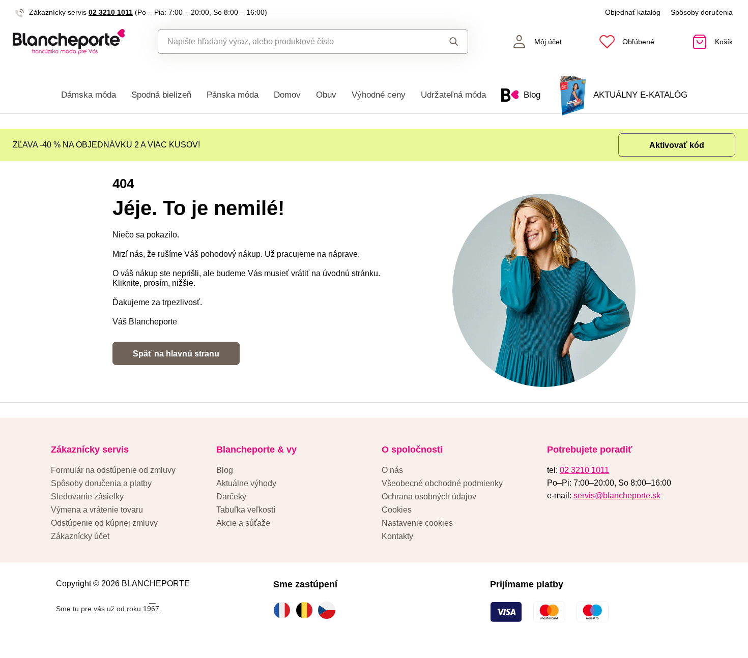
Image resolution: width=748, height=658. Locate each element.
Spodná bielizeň (161, 95)
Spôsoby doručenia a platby (101, 483)
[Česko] (329, 610)
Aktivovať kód (676, 145)
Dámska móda (88, 95)
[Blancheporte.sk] (69, 41)
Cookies (397, 509)
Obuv (326, 95)
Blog (224, 470)
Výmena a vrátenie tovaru (97, 509)
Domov (287, 95)
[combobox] (289, 41)
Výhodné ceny (379, 95)
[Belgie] (307, 610)
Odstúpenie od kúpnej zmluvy (104, 523)
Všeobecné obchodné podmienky (442, 483)
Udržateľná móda (453, 95)
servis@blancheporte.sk (616, 495)
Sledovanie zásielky (87, 496)
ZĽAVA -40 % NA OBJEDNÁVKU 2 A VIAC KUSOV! (106, 144)
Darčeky (231, 496)
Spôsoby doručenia (702, 12)
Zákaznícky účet (80, 536)
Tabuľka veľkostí (245, 509)
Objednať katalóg (632, 12)
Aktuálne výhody (246, 483)
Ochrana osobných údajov (429, 496)
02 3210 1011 (111, 12)
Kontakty (397, 536)
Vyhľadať (444, 41)
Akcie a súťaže (243, 523)
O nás (392, 470)
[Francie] (284, 610)
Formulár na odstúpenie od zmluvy (113, 470)
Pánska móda (232, 95)
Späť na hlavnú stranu (176, 353)
